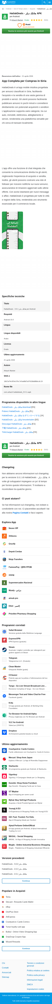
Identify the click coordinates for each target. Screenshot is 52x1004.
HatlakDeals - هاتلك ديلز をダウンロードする (21, 415)
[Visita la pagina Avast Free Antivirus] (26, 25)
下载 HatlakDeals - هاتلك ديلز (14, 428)
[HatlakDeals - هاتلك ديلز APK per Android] (5, 17)
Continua (26, 881)
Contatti (5, 968)
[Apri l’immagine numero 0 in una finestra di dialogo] (12, 230)
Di (16, 20)
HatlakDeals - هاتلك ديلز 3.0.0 (14, 864)
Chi (3, 963)
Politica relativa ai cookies (38, 971)
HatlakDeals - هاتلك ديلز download (16, 407)
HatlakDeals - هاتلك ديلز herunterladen (18, 420)
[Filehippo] (8, 2)
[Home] (3, 9)
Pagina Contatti (21, 513)
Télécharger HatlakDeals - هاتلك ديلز (17, 432)
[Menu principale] (49, 2)
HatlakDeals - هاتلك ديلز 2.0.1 (14, 874)
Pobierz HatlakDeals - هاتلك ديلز (15, 411)
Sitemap (5, 977)
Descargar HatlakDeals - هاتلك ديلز (16, 424)
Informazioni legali (35, 980)
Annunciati (6, 972)
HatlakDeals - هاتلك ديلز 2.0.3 (14, 869)
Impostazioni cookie (35, 989)
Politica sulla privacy (36, 975)
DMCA (30, 984)
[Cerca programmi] (44, 2)
